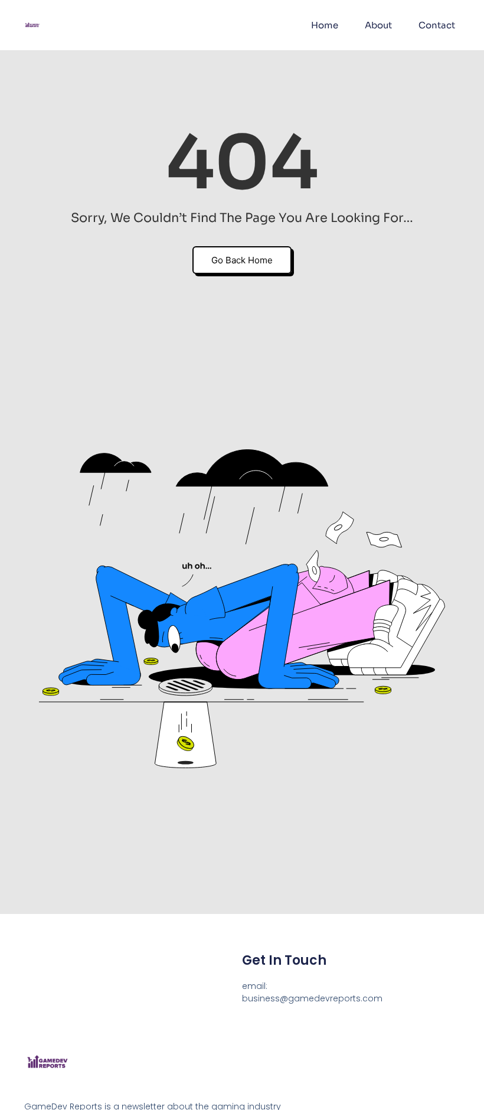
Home (324, 25)
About (378, 25)
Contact (436, 25)
